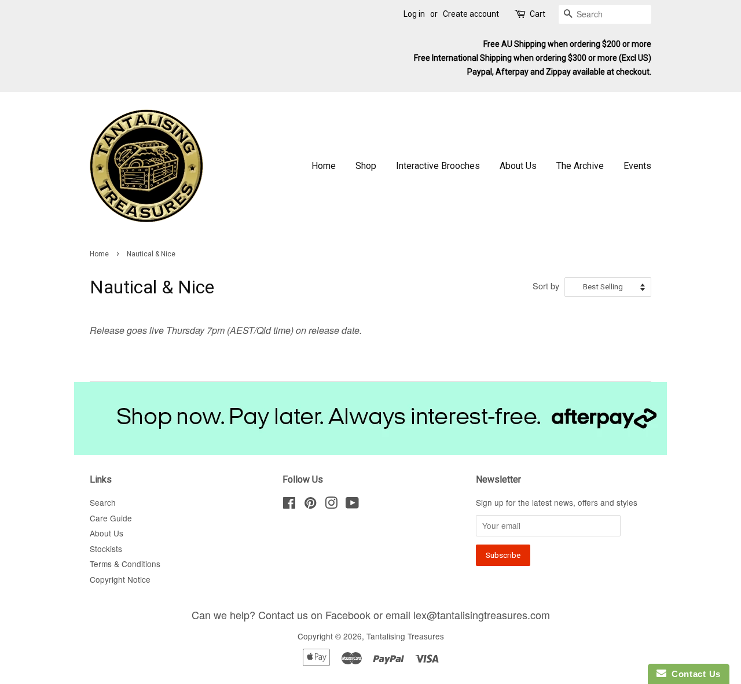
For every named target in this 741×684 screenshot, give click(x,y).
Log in (414, 14)
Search (103, 502)
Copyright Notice (120, 579)
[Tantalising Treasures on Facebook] (289, 504)
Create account (471, 14)
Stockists (106, 548)
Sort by (546, 286)
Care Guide (111, 518)
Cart (537, 14)
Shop (365, 165)
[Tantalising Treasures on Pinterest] (310, 504)
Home (323, 165)
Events (637, 165)
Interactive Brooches (438, 165)
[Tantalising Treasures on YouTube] (352, 504)
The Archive (580, 165)
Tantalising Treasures (405, 636)
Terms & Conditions (125, 563)
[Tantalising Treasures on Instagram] (331, 504)
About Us (518, 165)
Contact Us (693, 674)
